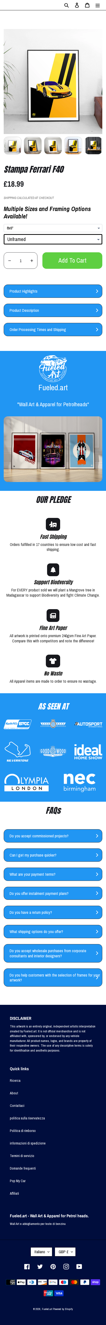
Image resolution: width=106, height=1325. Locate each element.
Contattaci (17, 1105)
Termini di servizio (22, 1156)
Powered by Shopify (63, 1309)
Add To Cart (72, 260)
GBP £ (64, 1251)
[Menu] (97, 5)
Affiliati (14, 1193)
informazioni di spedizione (28, 1143)
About (14, 1093)
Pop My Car (18, 1181)
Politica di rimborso (23, 1131)
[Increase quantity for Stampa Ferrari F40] (31, 260)
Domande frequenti (23, 1168)
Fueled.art (47, 1309)
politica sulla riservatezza (27, 1118)
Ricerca (15, 1080)
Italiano (40, 1251)
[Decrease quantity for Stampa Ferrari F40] (9, 260)
